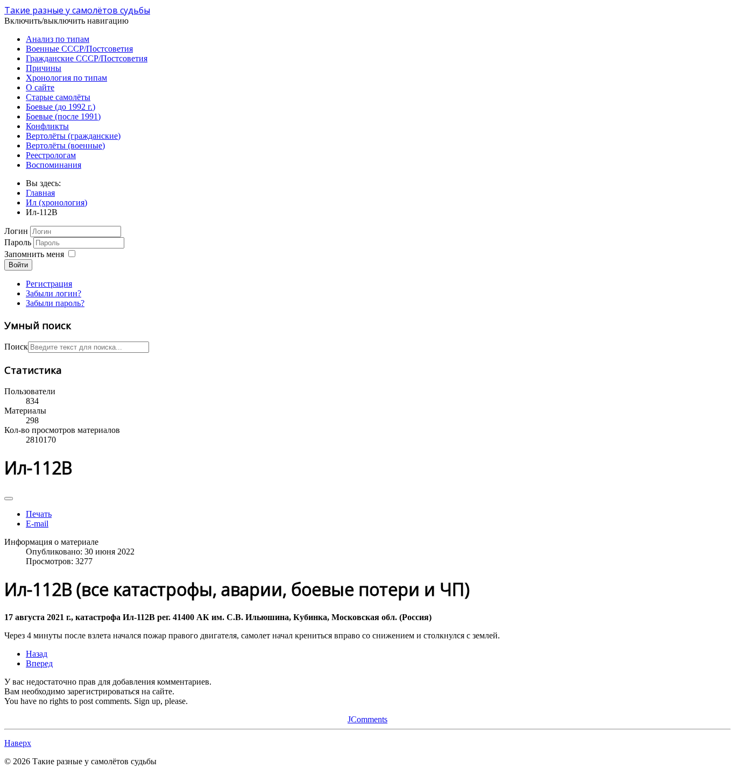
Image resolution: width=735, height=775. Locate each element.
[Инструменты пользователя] (8, 498)
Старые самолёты (58, 97)
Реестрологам (51, 155)
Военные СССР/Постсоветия (79, 48)
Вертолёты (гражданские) (73, 135)
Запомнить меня (34, 254)
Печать (39, 513)
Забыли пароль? (55, 303)
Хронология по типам (66, 77)
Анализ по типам (57, 39)
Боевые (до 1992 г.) (60, 106)
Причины (43, 68)
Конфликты (47, 126)
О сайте (40, 87)
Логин (16, 231)
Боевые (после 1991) (63, 116)
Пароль (17, 242)
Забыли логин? (53, 293)
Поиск (16, 346)
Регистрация (49, 283)
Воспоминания (53, 164)
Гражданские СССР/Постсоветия (86, 58)
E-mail (37, 523)
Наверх (17, 743)
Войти (18, 265)
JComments (367, 719)
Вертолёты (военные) (65, 145)
